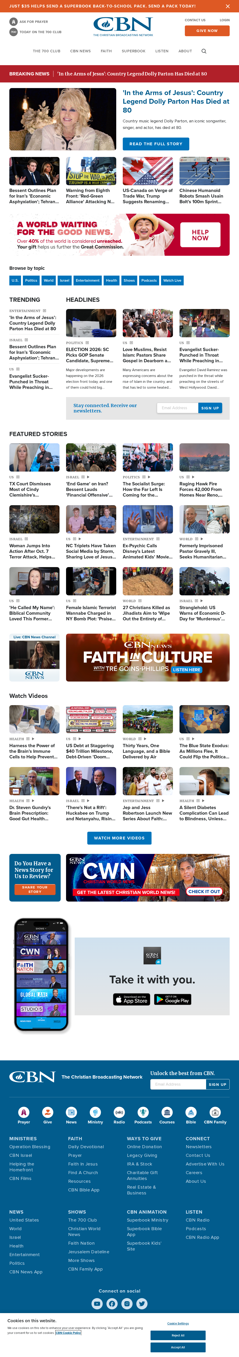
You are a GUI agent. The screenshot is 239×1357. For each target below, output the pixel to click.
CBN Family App (85, 1269)
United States (24, 1220)
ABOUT (185, 51)
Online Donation (144, 1147)
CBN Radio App (202, 1237)
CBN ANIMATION (147, 1211)
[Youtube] (97, 1303)
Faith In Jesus (83, 1164)
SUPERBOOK (134, 51)
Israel (64, 280)
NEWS (16, 1211)
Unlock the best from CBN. (182, 1073)
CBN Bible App (84, 1190)
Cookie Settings (178, 1323)
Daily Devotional (86, 1147)
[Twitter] (142, 1303)
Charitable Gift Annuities (142, 1175)
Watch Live (172, 280)
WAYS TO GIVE (144, 1138)
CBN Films (20, 1178)
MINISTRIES (23, 1138)
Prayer (75, 1155)
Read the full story (156, 144)
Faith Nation (81, 1243)
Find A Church (83, 1173)
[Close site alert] (227, 6)
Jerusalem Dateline (88, 1252)
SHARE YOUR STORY (35, 889)
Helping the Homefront (21, 1167)
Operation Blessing (29, 1147)
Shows (129, 280)
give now (207, 30)
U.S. (15, 280)
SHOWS (77, 1211)
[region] (119, 1335)
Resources (79, 1181)
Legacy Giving (142, 1155)
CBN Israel (20, 1155)
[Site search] (204, 53)
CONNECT (198, 1138)
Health (111, 280)
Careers (194, 1173)
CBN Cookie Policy (68, 1333)
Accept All (178, 1347)
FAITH (106, 51)
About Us (196, 1181)
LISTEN (162, 51)
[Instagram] (127, 1303)
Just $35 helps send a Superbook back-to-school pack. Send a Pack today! (102, 6)
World (48, 280)
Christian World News (84, 1231)
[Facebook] (112, 1303)
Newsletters (199, 1147)
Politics (31, 280)
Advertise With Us (205, 1164)
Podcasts (149, 280)
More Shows (81, 1260)
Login (225, 20)
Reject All (178, 1335)
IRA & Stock (139, 1164)
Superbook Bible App (144, 1231)
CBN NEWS (80, 51)
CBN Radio (198, 1220)
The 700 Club (46, 51)
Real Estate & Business (141, 1190)
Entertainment (87, 280)
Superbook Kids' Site (144, 1246)
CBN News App (25, 1272)
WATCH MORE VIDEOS (119, 838)
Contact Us (195, 20)
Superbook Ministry (147, 1220)
